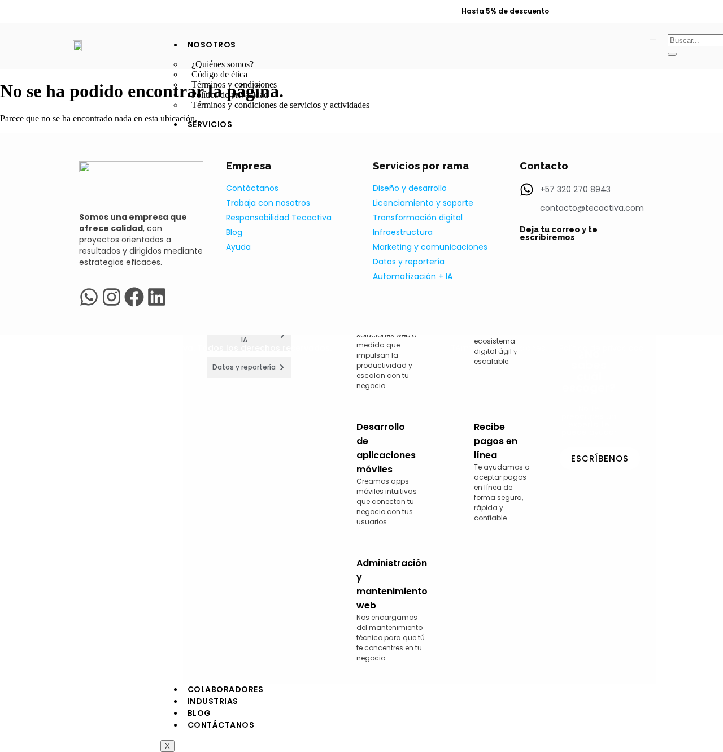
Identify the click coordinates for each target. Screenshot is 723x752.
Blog (199, 713)
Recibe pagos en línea (495, 441)
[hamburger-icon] (653, 39)
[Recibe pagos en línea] (451, 467)
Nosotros (212, 44)
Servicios (210, 124)
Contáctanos (221, 725)
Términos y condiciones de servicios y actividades (280, 105)
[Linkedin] (637, 11)
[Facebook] (677, 11)
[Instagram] (657, 11)
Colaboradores (226, 689)
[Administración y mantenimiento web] (334, 605)
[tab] (249, 367)
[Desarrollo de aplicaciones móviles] (334, 469)
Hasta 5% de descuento (505, 11)
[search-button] (672, 54)
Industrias (213, 701)
